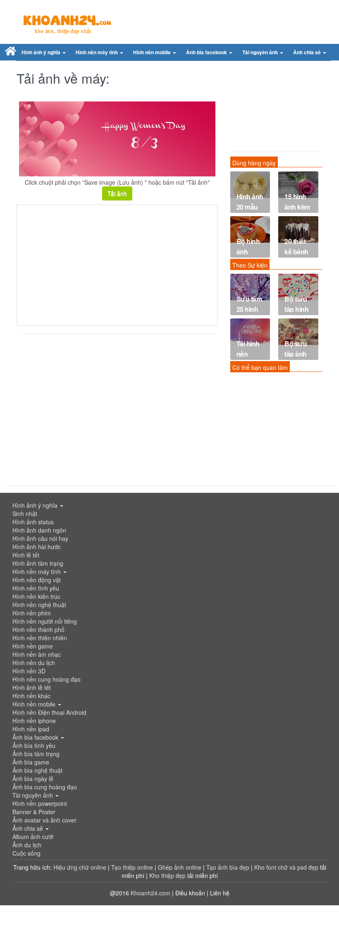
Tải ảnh (117, 193)
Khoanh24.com (150, 893)
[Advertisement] (117, 265)
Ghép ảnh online (180, 867)
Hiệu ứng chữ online (79, 867)
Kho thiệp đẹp (168, 875)
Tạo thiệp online (132, 867)
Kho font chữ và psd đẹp (287, 867)
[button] (44, 52)
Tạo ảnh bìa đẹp (228, 867)
